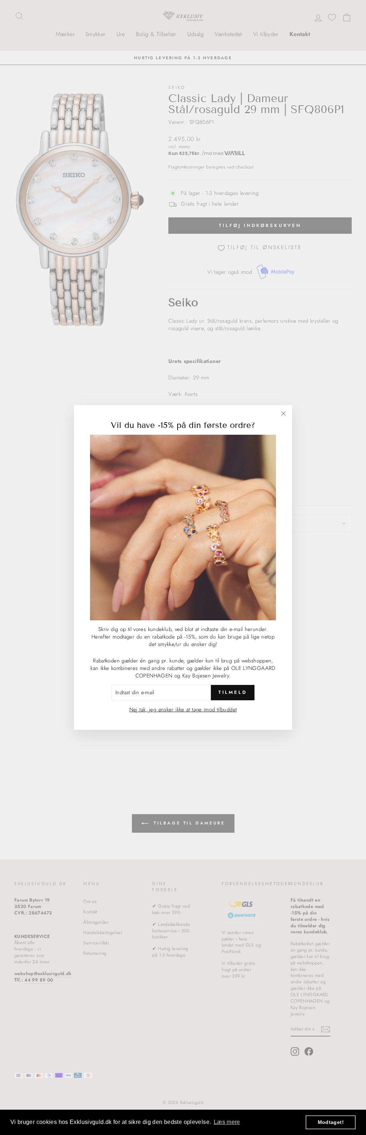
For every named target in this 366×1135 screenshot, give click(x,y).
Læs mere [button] (227, 1122)
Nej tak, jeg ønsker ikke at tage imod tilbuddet (183, 709)
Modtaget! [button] (331, 1122)
